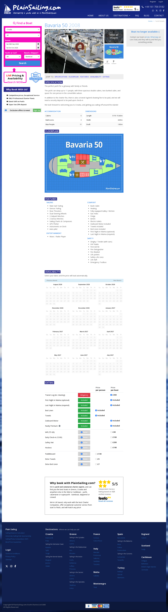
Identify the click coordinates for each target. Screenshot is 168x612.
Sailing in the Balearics (124, 541)
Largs (143, 549)
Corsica (96, 538)
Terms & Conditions (13, 553)
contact (159, 15)
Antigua (144, 561)
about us (103, 15)
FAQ (137, 15)
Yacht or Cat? (11, 53)
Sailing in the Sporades (76, 582)
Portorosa (97, 555)
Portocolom (121, 550)
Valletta (96, 576)
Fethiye (120, 571)
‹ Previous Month (51, 280)
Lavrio (71, 544)
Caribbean (146, 557)
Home (90, 15)
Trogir (48, 553)
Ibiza (119, 544)
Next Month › (118, 280)
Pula (47, 541)
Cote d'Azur (97, 541)
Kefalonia (72, 563)
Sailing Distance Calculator (15, 533)
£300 (115, 395)
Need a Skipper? (31, 53)
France (96, 534)
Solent (143, 538)
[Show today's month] (82, 281)
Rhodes (72, 553)
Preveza (72, 569)
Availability (95, 77)
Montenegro (99, 584)
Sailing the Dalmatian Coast (54, 544)
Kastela (48, 547)
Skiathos (72, 585)
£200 (115, 442)
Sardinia (96, 561)
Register (153, 2)
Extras (106, 77)
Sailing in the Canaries (124, 554)
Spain (120, 534)
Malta (96, 572)
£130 (99, 454)
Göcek (119, 574)
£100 (115, 437)
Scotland (145, 546)
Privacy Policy (10, 556)
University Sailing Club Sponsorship (18, 536)
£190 (115, 447)
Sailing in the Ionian (75, 557)
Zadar (48, 566)
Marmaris (120, 577)
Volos (71, 588)
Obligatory (84, 395)
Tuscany (96, 564)
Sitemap (9, 559)
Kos (70, 550)
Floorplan (74, 77)
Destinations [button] (121, 15)
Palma (119, 547)
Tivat (95, 587)
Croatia (49, 534)
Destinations (52, 529)
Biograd (48, 560)
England (145, 534)
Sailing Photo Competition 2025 (17, 539)
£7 (98, 464)
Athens (72, 541)
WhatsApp (154, 37)
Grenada (144, 570)
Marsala (96, 552)
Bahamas (144, 564)
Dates (7, 40)
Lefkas (71, 566)
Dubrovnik (49, 538)
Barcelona (121, 538)
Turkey (120, 568)
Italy (95, 549)
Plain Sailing (11, 529)
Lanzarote (121, 557)
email (147, 37)
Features (84, 77)
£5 (98, 459)
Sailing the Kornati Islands (54, 557)
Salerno (96, 558)
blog (146, 15)
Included (84, 400)
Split (47, 550)
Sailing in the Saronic (76, 572)
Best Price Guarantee (13, 542)
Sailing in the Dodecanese (77, 547)
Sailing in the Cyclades (76, 537)
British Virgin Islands (148, 567)
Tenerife (120, 560)
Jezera (48, 563)
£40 (114, 432)
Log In (161, 2)
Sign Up (37, 110)
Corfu (71, 560)
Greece (72, 534)
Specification (61, 77)
